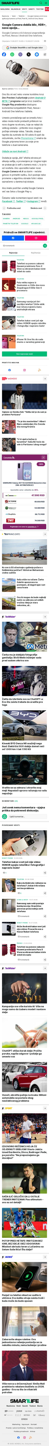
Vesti (14, 16)
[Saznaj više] (45, 379)
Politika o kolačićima (35, 1428)
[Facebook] (13, 238)
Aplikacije (36, 224)
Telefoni (21, 16)
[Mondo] (9, 1411)
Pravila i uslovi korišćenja (16, 1428)
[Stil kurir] (34, 1415)
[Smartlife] (9, 3)
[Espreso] (24, 1419)
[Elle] (18, 1415)
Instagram (32, 201)
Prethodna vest (14, 208)
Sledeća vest (36, 208)
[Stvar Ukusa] (8, 1415)
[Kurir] (19, 1411)
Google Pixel (37, 218)
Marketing (16, 1424)
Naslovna (5, 16)
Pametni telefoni (10, 224)
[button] (45, 41)
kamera (6, 218)
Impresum (25, 1424)
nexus (26, 218)
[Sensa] (27, 1415)
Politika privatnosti (21, 1431)
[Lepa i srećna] (28, 1411)
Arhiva (32, 1431)
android (16, 218)
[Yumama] (39, 1411)
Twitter (19, 201)
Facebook (7, 201)
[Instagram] (36, 238)
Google (24, 224)
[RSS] (39, 370)
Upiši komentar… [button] (17, 816)
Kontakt (34, 1424)
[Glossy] (42, 1415)
